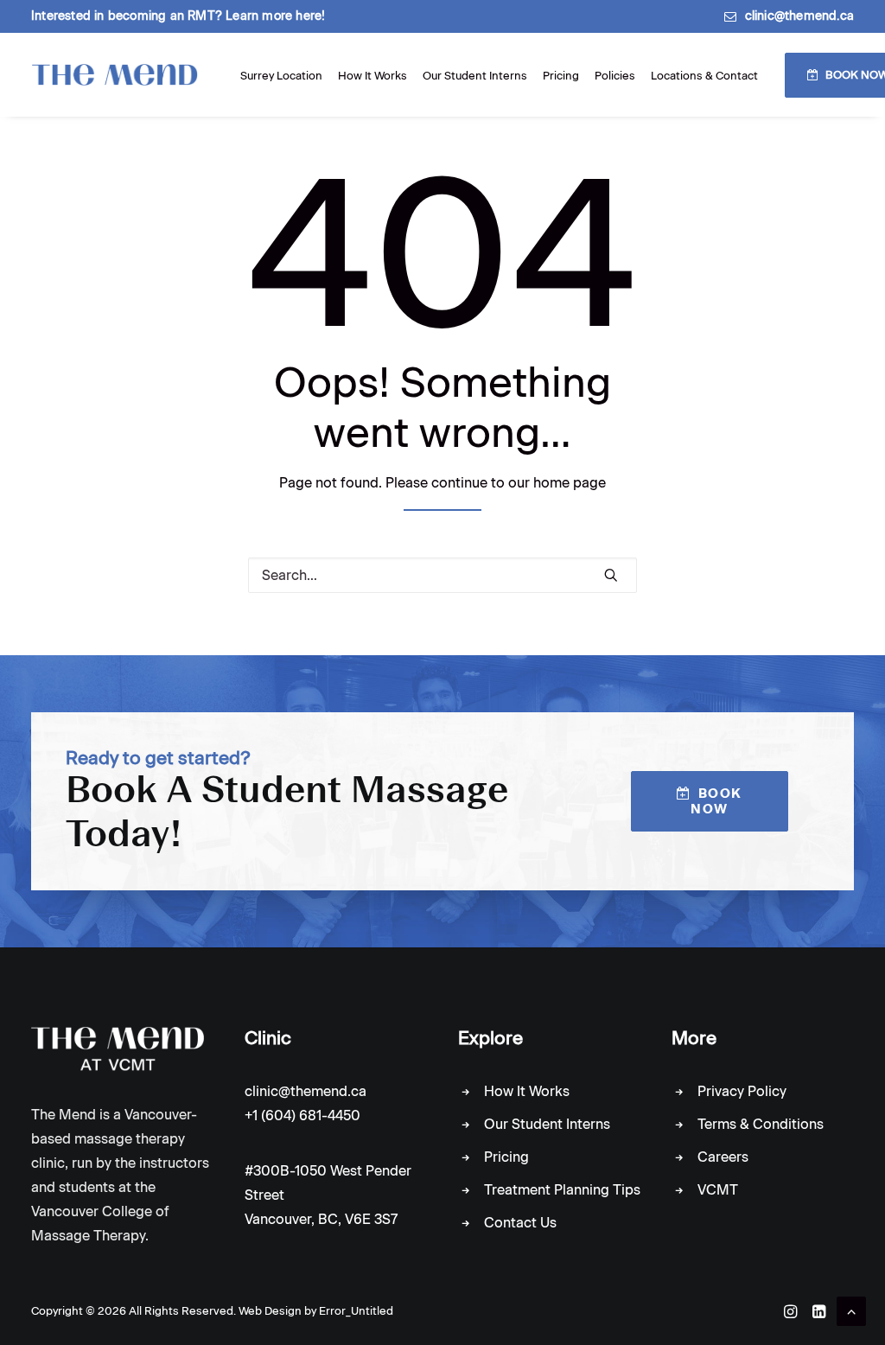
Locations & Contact (704, 75)
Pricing (561, 75)
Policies (615, 75)
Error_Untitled (356, 1310)
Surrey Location (281, 75)
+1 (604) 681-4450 (302, 1115)
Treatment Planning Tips (562, 1190)
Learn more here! (275, 16)
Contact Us (520, 1222)
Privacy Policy (741, 1091)
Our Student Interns (475, 75)
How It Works (372, 75)
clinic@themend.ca (799, 16)
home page (569, 483)
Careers (722, 1157)
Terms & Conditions (760, 1124)
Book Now (719, 801)
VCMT (717, 1190)
